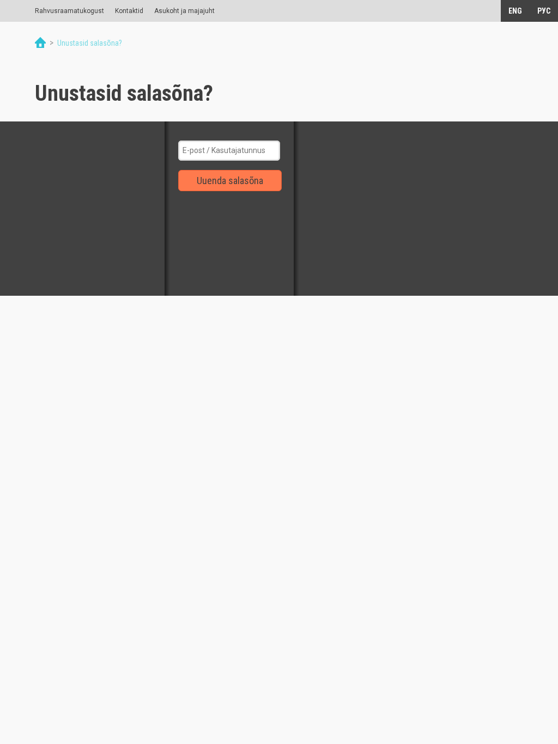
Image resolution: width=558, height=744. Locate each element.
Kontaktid (129, 11)
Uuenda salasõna (230, 180)
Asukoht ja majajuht (184, 11)
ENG (515, 11)
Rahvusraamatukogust (69, 11)
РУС (543, 11)
